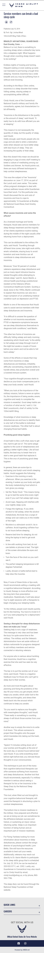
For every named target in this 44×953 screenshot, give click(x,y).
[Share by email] (11, 22)
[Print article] (6, 22)
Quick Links (9, 904)
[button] (4, 5)
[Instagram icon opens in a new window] (25, 943)
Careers (8, 911)
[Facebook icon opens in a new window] (19, 943)
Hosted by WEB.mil (22, 950)
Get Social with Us (22, 922)
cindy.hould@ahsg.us (13, 875)
